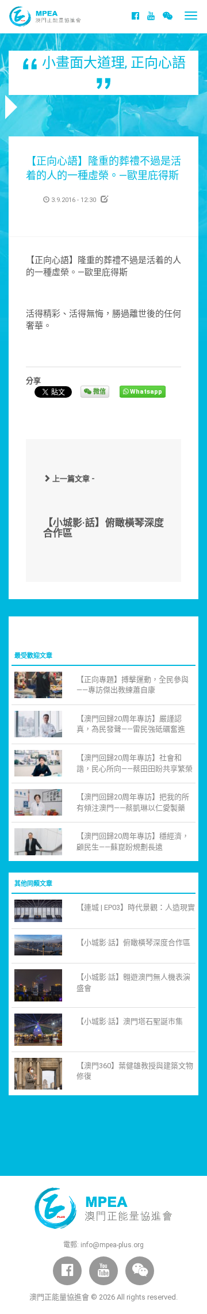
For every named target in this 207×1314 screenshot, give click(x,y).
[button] (167, 16)
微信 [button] (98, 391)
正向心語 (158, 63)
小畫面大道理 (83, 63)
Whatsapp (145, 391)
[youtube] (151, 16)
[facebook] (135, 16)
